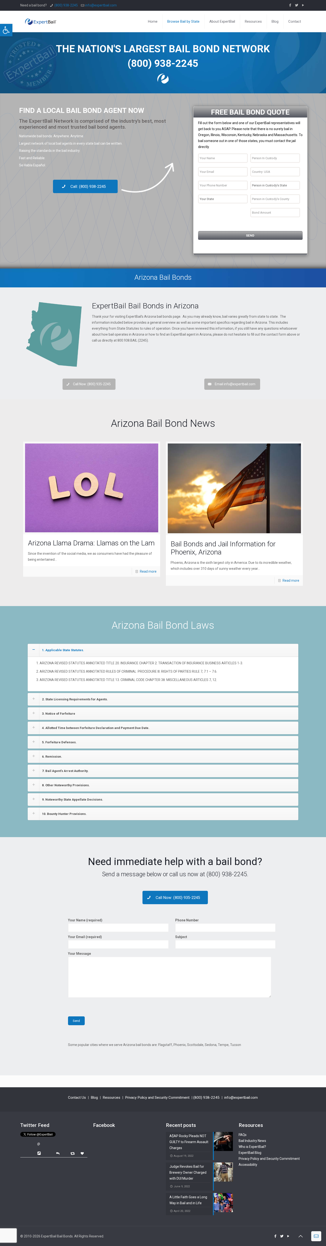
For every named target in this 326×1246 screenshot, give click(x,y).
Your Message (79, 954)
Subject (181, 937)
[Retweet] (73, 1153)
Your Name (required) (85, 920)
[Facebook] (290, 5)
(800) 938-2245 (66, 5)
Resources (111, 1097)
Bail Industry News (252, 1141)
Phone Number (187, 920)
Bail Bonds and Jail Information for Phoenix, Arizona (223, 548)
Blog (94, 1097)
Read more (148, 571)
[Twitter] (296, 5)
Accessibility (248, 1165)
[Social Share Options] (39, 1153)
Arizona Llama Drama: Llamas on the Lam (91, 543)
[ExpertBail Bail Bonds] (40, 18)
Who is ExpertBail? (252, 1147)
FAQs (243, 1135)
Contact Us (77, 1097)
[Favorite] (83, 1153)
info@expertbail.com (101, 5)
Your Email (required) (85, 937)
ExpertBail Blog (250, 1153)
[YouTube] (303, 5)
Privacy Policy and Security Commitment (157, 1097)
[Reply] (57, 1153)
